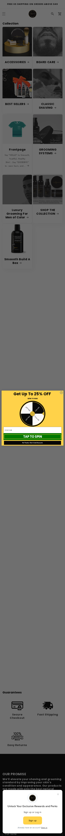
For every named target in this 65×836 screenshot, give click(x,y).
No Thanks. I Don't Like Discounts (32, 442)
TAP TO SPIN (32, 436)
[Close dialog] (61, 392)
